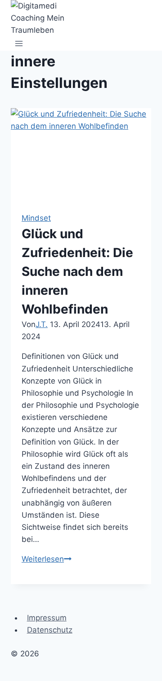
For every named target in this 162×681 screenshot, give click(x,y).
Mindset (36, 218)
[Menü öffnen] (19, 44)
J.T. (42, 324)
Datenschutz (49, 629)
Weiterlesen (47, 558)
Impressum (47, 617)
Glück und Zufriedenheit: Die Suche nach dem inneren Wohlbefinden (77, 271)
